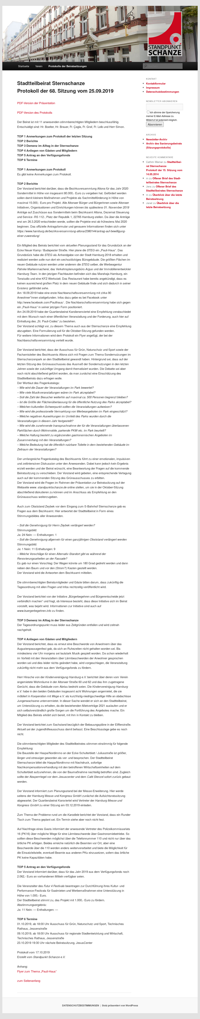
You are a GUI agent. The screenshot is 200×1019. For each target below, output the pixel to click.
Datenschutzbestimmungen (162, 91)
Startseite (23, 66)
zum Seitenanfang (28, 981)
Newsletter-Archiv (156, 139)
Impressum (153, 87)
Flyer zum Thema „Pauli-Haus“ (37, 971)
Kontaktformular (156, 83)
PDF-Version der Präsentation (36, 103)
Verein (38, 66)
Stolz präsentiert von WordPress (120, 1005)
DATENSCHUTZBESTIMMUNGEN (80, 1005)
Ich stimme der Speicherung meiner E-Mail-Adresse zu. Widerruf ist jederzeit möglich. (163, 116)
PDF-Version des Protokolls (34, 112)
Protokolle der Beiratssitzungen (67, 66)
